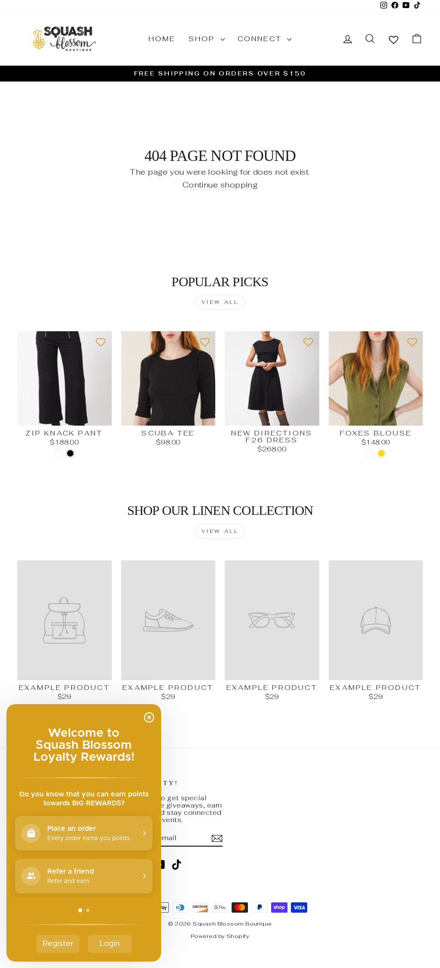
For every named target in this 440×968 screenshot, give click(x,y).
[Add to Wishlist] (101, 342)
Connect (261, 38)
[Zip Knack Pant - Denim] (59, 453)
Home (162, 38)
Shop (203, 38)
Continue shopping (220, 185)
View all (220, 302)
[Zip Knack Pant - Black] (70, 453)
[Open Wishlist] (393, 39)
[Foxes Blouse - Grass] (370, 453)
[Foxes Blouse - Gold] (381, 453)
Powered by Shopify (220, 936)
